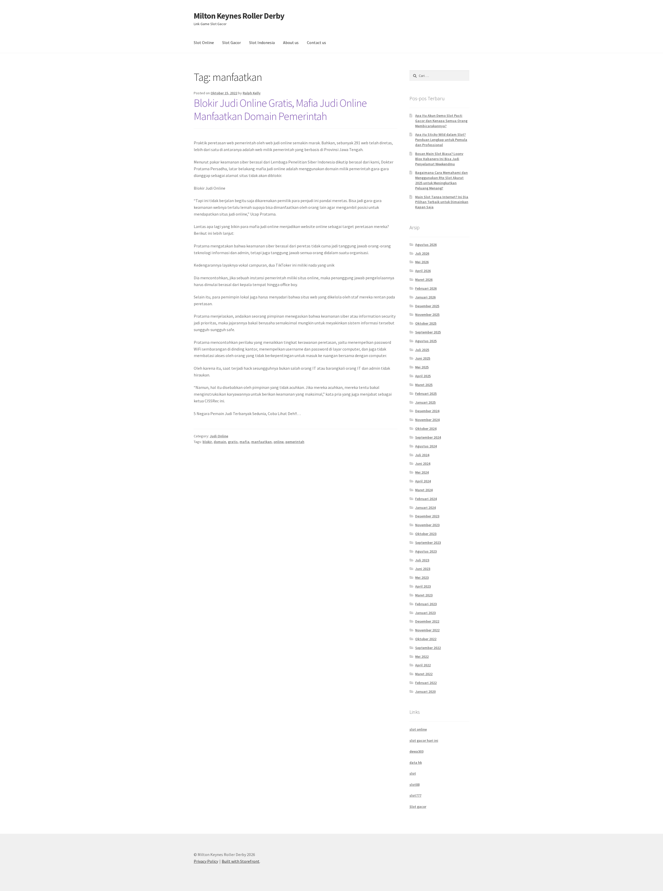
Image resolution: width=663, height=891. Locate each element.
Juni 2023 (422, 568)
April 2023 (423, 586)
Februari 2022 (426, 682)
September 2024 (428, 437)
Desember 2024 (427, 411)
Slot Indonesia (262, 42)
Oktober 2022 (425, 639)
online (278, 441)
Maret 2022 (424, 674)
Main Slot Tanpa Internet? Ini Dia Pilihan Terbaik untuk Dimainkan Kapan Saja (441, 202)
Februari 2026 (426, 288)
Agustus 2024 (426, 446)
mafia (244, 441)
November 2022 (427, 630)
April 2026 (423, 270)
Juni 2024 (422, 463)
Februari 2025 (426, 393)
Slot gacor (417, 806)
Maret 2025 (424, 384)
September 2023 (428, 542)
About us (291, 42)
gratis (233, 441)
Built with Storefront (241, 861)
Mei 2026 (422, 262)
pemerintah (294, 441)
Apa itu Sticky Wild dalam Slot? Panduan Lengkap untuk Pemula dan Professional (441, 139)
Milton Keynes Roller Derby (239, 16)
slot (412, 773)
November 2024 (427, 419)
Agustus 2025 (426, 341)
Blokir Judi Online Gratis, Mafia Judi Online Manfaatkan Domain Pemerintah (280, 109)
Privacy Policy (206, 861)
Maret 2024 (424, 490)
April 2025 (423, 376)
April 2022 (423, 665)
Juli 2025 (422, 349)
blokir (207, 441)
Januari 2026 (425, 297)
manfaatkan (261, 441)
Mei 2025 (422, 367)
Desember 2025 (427, 306)
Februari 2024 (426, 498)
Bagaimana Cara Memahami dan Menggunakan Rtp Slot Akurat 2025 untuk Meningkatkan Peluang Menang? (441, 180)
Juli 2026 (422, 253)
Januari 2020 (425, 691)
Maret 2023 (424, 595)
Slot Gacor (231, 42)
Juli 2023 (422, 560)
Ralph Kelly (252, 93)
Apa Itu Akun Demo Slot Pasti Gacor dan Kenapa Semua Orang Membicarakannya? (441, 120)
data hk (415, 762)
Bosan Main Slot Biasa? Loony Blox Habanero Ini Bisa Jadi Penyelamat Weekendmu (439, 158)
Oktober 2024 (425, 428)
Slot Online (204, 42)
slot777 (415, 795)
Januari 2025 (425, 402)
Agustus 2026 (426, 244)
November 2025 (427, 314)
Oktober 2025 (425, 323)
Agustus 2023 (426, 551)
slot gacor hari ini (423, 740)
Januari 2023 (425, 612)
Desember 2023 (427, 516)
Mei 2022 (422, 656)
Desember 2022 (427, 621)
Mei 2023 (422, 577)
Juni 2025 (422, 358)
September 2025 (428, 332)
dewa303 (416, 751)
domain (220, 441)
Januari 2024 (425, 507)
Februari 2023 (426, 604)
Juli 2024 (422, 455)
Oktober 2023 (425, 533)
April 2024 (423, 481)
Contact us (316, 42)
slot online (418, 729)
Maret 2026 (424, 279)
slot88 (414, 784)
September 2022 (428, 647)
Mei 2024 (422, 472)
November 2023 (427, 525)
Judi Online (219, 436)
